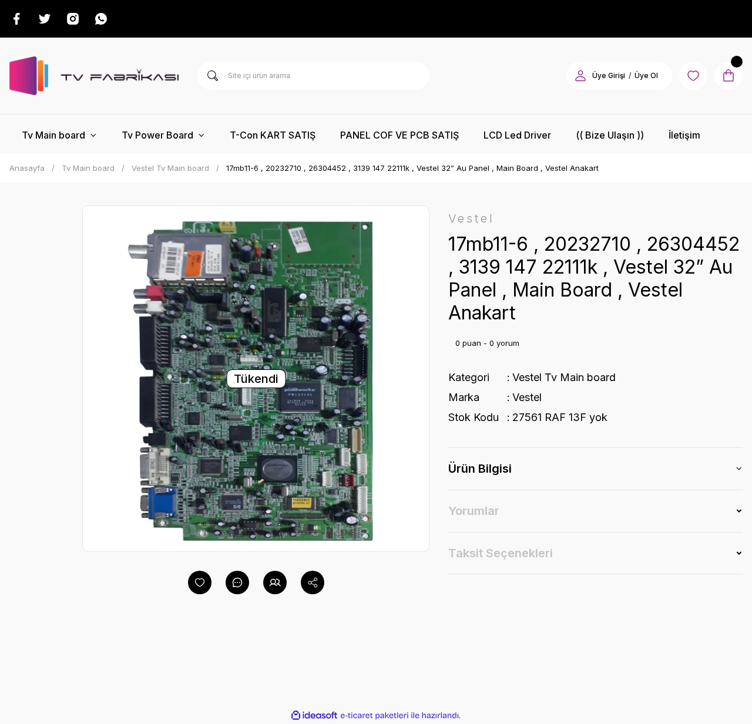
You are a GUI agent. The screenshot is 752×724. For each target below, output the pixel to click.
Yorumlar (473, 511)
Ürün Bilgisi (480, 469)
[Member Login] (580, 76)
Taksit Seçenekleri (500, 553)
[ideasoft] (314, 715)
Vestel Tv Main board (564, 377)
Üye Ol (646, 75)
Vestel (527, 397)
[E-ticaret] (374, 715)
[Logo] (94, 75)
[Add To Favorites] (200, 582)
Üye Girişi (608, 75)
